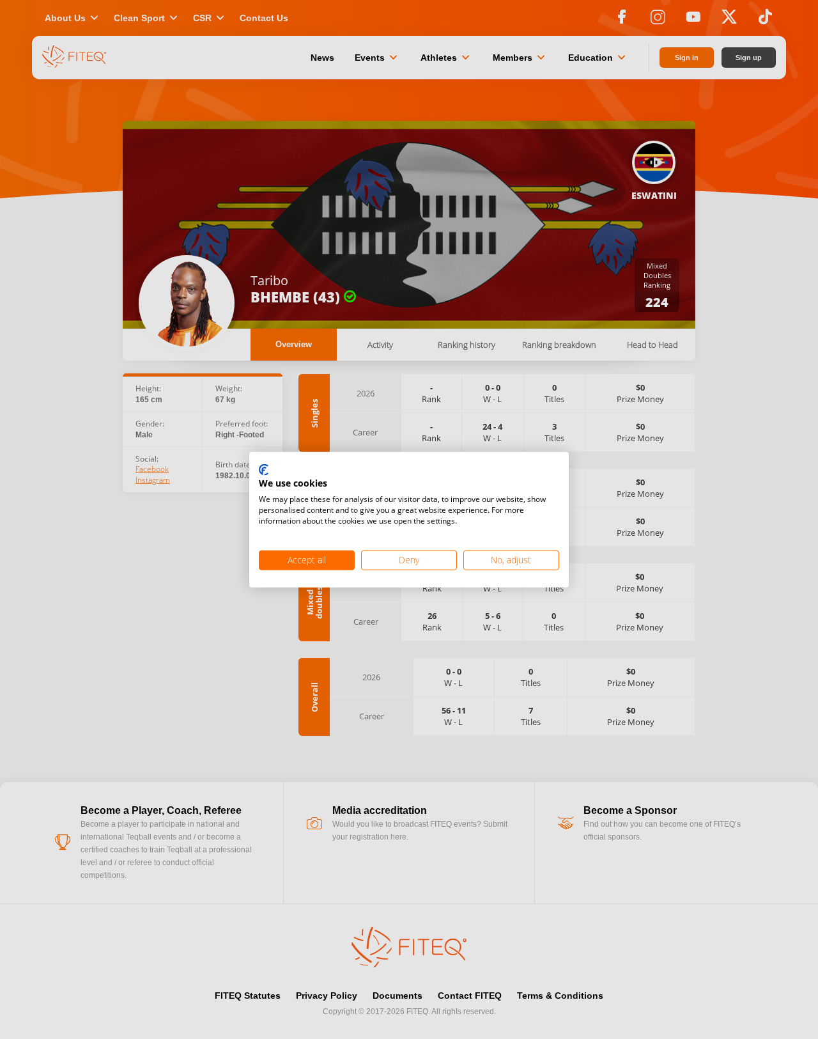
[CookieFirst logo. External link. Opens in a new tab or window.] (263, 470)
